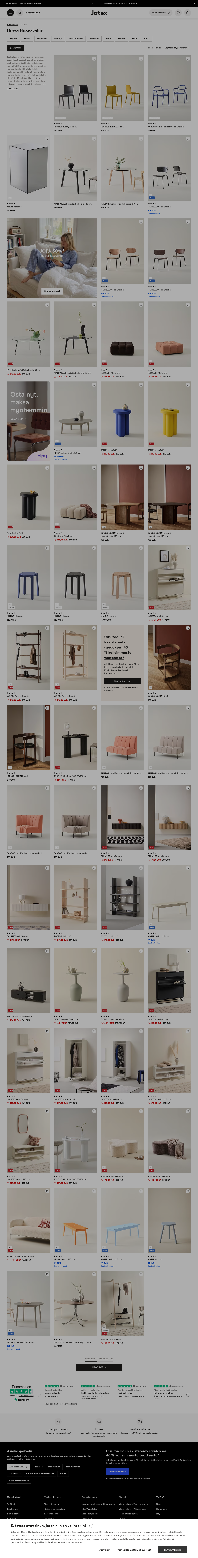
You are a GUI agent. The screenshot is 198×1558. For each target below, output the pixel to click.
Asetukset (104, 1549)
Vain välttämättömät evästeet (134, 1549)
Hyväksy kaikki (172, 1549)
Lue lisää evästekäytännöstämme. (65, 1542)
